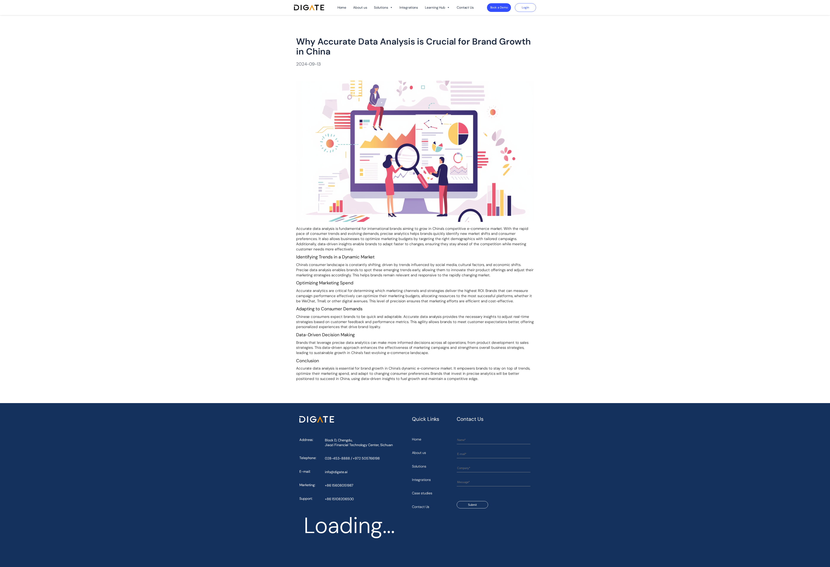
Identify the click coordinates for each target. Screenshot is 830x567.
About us (360, 7)
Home (341, 7)
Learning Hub (435, 7)
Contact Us (465, 7)
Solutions (381, 7)
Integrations (408, 7)
